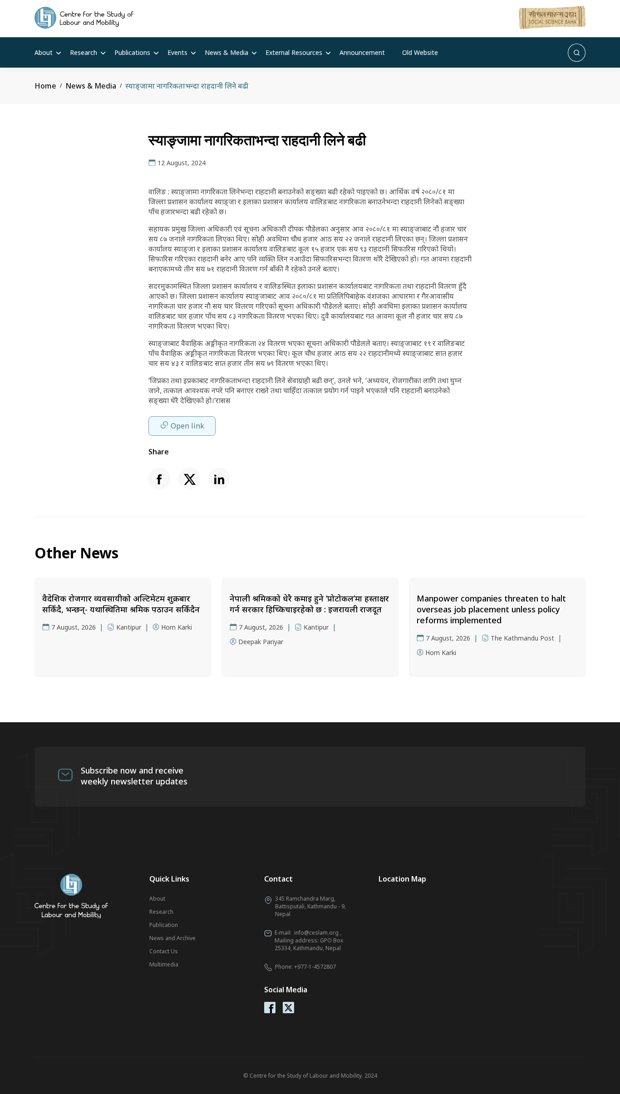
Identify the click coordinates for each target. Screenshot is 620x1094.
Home (45, 86)
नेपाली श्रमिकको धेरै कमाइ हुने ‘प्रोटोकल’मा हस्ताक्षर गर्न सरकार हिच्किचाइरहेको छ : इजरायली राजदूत (309, 604)
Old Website (420, 52)
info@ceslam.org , (317, 932)
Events (177, 52)
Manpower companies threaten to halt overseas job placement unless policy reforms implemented (491, 609)
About (43, 52)
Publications (132, 52)
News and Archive (172, 938)
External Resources (294, 52)
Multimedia (163, 964)
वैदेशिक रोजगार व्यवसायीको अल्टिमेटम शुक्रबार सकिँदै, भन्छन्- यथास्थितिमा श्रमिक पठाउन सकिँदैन (121, 604)
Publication (163, 925)
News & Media (226, 52)
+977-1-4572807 (315, 967)
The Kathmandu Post (522, 638)
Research (83, 52)
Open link (187, 426)
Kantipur (128, 627)
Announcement (362, 52)
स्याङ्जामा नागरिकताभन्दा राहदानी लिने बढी (186, 86)
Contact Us (163, 951)
